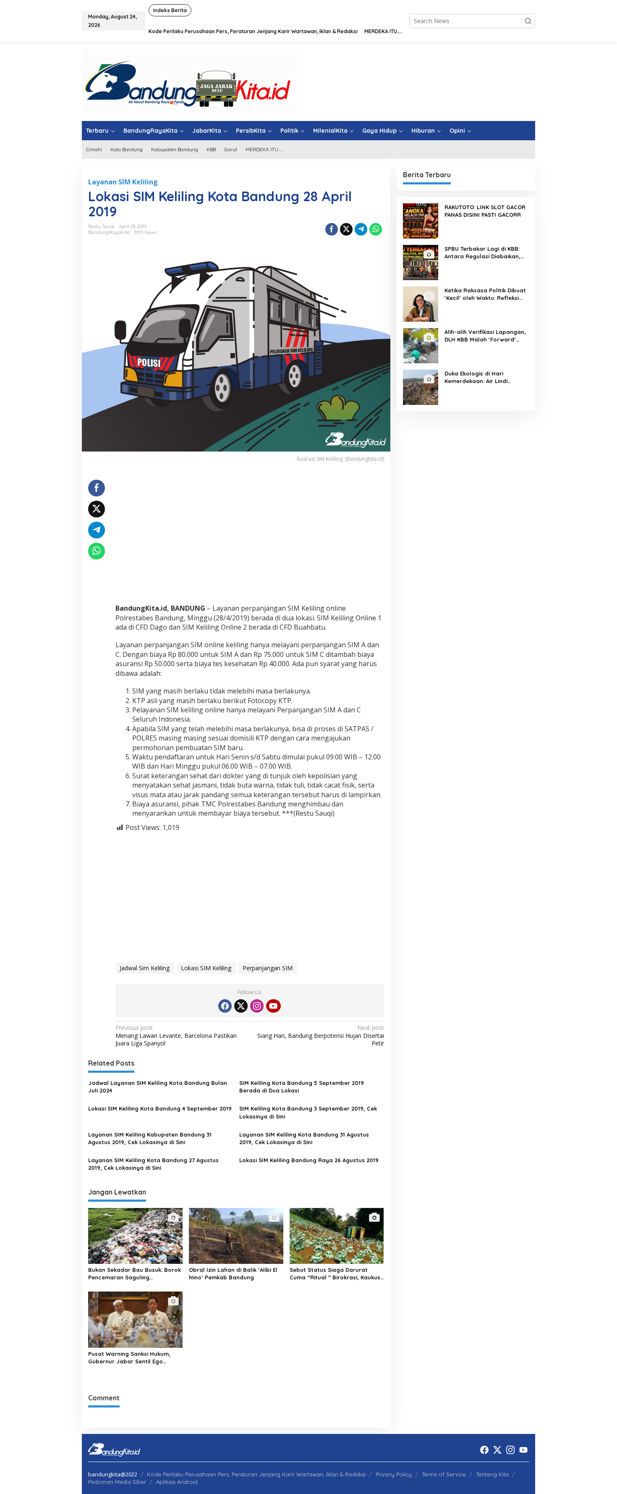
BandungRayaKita (109, 232)
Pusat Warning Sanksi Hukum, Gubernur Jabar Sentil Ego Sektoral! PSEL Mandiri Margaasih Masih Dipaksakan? (134, 1357)
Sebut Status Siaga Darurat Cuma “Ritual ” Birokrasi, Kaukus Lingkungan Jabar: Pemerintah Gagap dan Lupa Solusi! (335, 1273)
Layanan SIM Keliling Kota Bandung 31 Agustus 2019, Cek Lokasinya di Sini (304, 1138)
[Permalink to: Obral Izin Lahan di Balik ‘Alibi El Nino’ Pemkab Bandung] (236, 1235)
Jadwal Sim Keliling (145, 968)
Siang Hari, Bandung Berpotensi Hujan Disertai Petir (320, 1035)
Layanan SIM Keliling (123, 181)
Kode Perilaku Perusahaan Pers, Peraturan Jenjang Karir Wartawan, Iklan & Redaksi (256, 1474)
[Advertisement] (249, 538)
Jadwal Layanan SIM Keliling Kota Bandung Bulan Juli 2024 (157, 1086)
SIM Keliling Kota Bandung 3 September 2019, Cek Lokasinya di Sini (308, 1112)
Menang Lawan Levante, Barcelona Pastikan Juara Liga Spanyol (176, 1035)
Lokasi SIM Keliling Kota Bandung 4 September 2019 (160, 1108)
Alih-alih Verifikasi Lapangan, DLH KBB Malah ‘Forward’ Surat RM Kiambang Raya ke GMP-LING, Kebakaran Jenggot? (485, 335)
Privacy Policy (394, 1474)
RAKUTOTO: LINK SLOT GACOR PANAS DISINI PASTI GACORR (484, 211)
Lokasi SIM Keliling (206, 968)
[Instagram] (257, 1006)
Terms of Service (444, 1474)
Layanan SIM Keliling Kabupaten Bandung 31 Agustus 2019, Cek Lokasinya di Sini (150, 1138)
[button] (528, 21)
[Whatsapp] (375, 229)
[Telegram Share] (361, 229)
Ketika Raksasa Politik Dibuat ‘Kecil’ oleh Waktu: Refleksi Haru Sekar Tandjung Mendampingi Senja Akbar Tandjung (485, 294)
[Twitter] (241, 1006)
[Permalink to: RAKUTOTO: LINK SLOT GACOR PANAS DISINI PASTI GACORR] (420, 220)
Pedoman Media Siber (117, 1481)
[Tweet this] (346, 229)
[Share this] (331, 229)
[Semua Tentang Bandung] (189, 81)
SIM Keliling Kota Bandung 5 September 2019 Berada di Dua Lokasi (301, 1086)
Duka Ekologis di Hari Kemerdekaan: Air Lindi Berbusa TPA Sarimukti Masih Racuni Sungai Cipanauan (484, 377)
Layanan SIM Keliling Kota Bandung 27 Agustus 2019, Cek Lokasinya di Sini (153, 1164)
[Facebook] (225, 1006)
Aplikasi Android (177, 1481)
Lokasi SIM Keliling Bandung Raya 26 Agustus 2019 (309, 1160)
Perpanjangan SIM (268, 968)
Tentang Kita (492, 1474)
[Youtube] (273, 1006)
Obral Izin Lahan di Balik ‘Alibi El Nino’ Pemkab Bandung (233, 1273)
